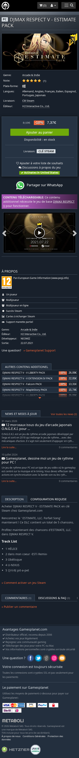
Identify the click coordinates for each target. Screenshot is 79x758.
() (44, 5)
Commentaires (18, 598)
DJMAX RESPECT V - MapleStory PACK (24, 390)
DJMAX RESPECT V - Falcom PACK (22, 384)
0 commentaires (68, 447)
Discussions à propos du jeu (41, 167)
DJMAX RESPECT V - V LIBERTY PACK (23, 372)
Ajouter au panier (39, 132)
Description (14, 499)
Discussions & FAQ (54, 598)
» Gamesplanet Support (39, 350)
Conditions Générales (34, 736)
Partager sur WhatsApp (43, 185)
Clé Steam (28, 100)
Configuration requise (49, 499)
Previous (4, 233)
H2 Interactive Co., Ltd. (36, 106)
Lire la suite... (9, 447)
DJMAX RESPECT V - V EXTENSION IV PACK (27, 378)
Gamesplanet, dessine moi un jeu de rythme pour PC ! (37, 460)
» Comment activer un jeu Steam (24, 583)
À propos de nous (11, 736)
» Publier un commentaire (19, 607)
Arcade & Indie (31, 75)
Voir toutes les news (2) (64, 414)
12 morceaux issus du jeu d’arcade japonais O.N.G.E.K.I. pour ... (37, 427)
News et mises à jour (21, 414)
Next (75, 233)
